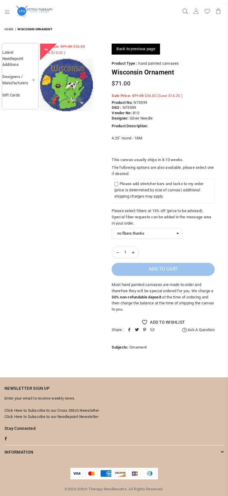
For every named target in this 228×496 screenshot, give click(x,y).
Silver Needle (141, 118)
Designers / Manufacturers (15, 79)
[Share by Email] (152, 330)
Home (8, 29)
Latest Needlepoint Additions (12, 58)
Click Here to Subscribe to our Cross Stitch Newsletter (51, 410)
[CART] (218, 11)
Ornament (138, 347)
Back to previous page (135, 49)
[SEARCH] (185, 11)
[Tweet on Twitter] (137, 330)
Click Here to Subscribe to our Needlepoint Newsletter (51, 416)
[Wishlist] (207, 11)
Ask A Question (201, 330)
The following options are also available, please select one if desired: (163, 170)
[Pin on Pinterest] (144, 330)
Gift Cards (11, 95)
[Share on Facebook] (129, 330)
